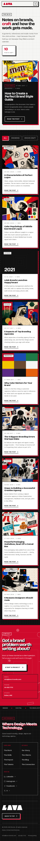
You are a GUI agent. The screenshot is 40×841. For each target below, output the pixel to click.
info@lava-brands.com (9, 835)
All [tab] (5, 138)
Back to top (10, 816)
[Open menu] (35, 4)
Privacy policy (32, 835)
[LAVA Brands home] (7, 4)
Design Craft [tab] (30, 138)
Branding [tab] (15, 138)
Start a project (12, 667)
